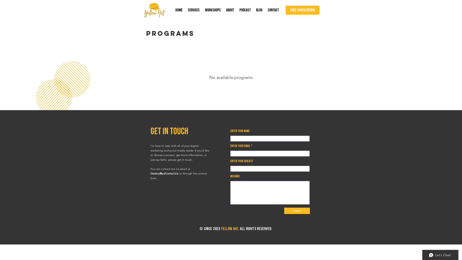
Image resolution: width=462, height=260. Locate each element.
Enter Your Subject (241, 161)
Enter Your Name (240, 131)
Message (235, 176)
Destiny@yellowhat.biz (164, 173)
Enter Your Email (240, 146)
